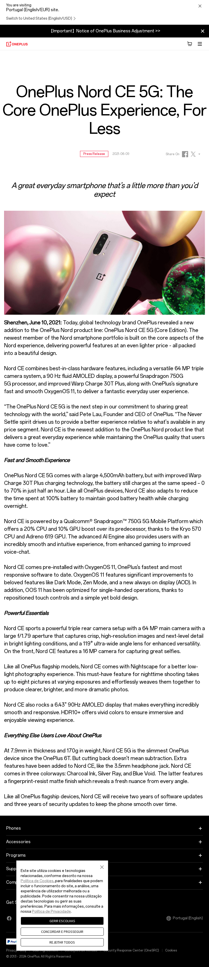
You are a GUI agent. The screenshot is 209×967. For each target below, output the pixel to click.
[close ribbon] (202, 31)
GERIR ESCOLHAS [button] (62, 921)
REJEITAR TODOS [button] (62, 942)
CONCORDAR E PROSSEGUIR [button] (62, 931)
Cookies (171, 950)
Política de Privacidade (51, 911)
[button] (102, 866)
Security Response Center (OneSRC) (131, 950)
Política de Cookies (37, 881)
